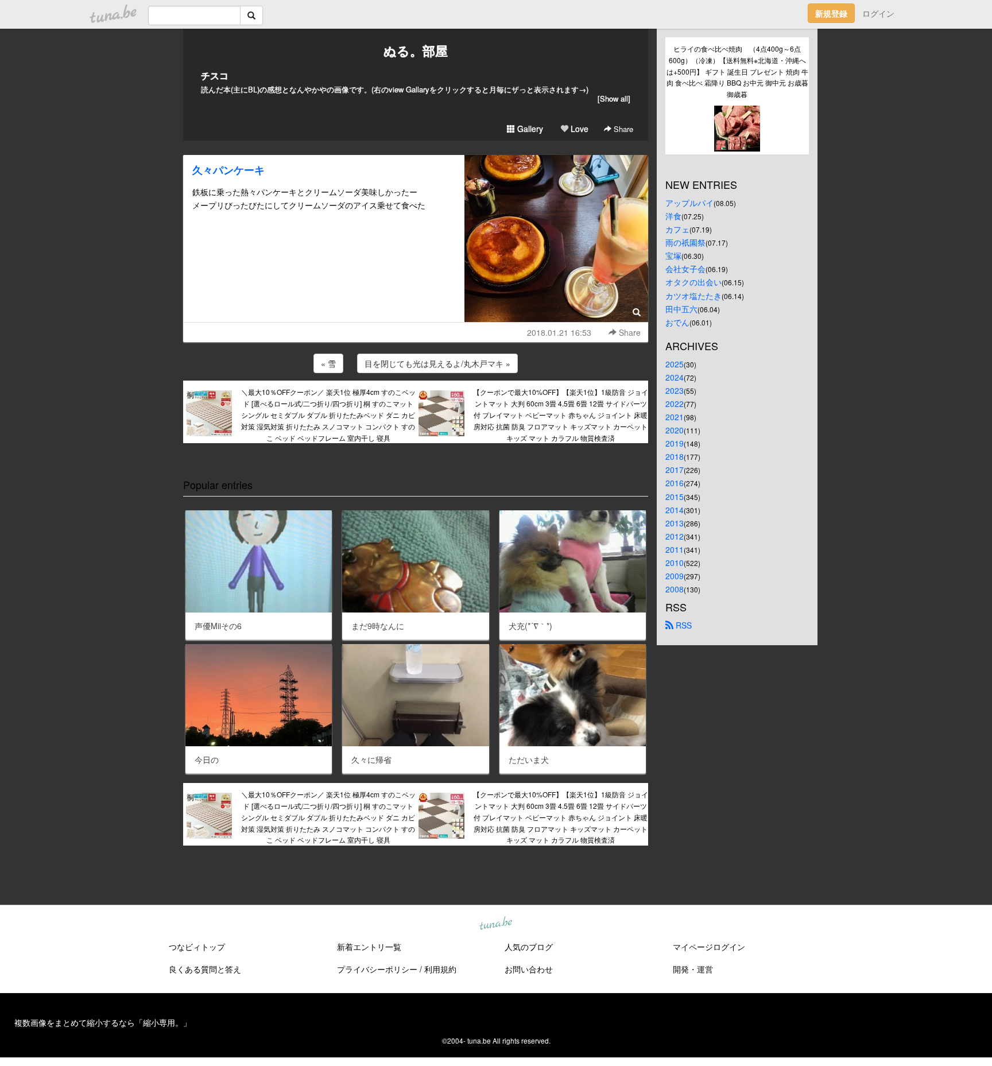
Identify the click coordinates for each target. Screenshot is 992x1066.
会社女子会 (685, 268)
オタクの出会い (693, 282)
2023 (674, 390)
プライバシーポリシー (377, 969)
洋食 (673, 216)
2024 (674, 377)
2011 (674, 549)
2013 (674, 523)
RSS (682, 625)
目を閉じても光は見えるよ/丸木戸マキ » (437, 363)
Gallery (529, 128)
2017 (674, 469)
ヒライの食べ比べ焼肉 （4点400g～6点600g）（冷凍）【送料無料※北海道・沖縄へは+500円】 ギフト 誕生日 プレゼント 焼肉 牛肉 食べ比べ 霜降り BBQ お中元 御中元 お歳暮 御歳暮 (737, 71)
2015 (674, 496)
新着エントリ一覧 (369, 946)
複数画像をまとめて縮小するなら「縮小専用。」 (102, 1022)
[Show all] (614, 98)
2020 (674, 430)
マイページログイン (709, 946)
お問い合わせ (529, 969)
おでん (677, 322)
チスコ (214, 75)
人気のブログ (529, 946)
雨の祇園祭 (685, 242)
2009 (674, 576)
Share (622, 128)
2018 (674, 456)
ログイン (878, 13)
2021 (674, 416)
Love (578, 128)
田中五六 (681, 309)
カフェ (677, 229)
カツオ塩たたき (693, 295)
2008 (674, 589)
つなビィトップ (197, 946)
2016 (674, 483)
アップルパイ (689, 202)
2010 (674, 562)
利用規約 (440, 969)
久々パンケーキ (228, 169)
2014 (674, 509)
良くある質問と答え (205, 969)
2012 (674, 536)
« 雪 (328, 363)
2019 (674, 443)
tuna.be (495, 924)
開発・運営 (693, 969)
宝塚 (673, 255)
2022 (674, 403)
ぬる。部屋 (415, 50)
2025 (674, 364)
